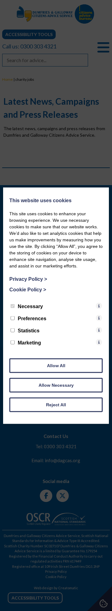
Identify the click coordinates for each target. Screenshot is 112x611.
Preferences (32, 318)
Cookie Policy (27, 289)
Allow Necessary (56, 384)
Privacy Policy (28, 278)
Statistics (29, 330)
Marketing (29, 342)
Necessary (30, 306)
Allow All (56, 365)
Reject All (56, 404)
